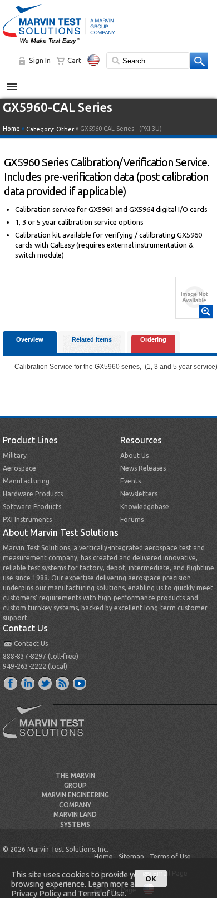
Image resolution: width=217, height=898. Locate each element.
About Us (134, 455)
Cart (74, 60)
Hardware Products (33, 493)
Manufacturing (26, 481)
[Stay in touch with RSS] (63, 682)
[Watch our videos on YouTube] (80, 682)
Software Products (32, 506)
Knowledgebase (144, 506)
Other (65, 129)
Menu (17, 82)
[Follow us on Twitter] (45, 682)
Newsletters (138, 493)
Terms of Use (170, 856)
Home (11, 128)
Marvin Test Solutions (48, 730)
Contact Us (31, 643)
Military (15, 455)
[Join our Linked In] (28, 682)
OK (150, 878)
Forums (132, 519)
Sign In (40, 60)
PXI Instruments (27, 519)
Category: (50, 129)
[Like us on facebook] (11, 682)
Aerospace (19, 468)
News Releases (143, 468)
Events (130, 481)
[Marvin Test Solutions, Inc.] (59, 44)
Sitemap (131, 856)
